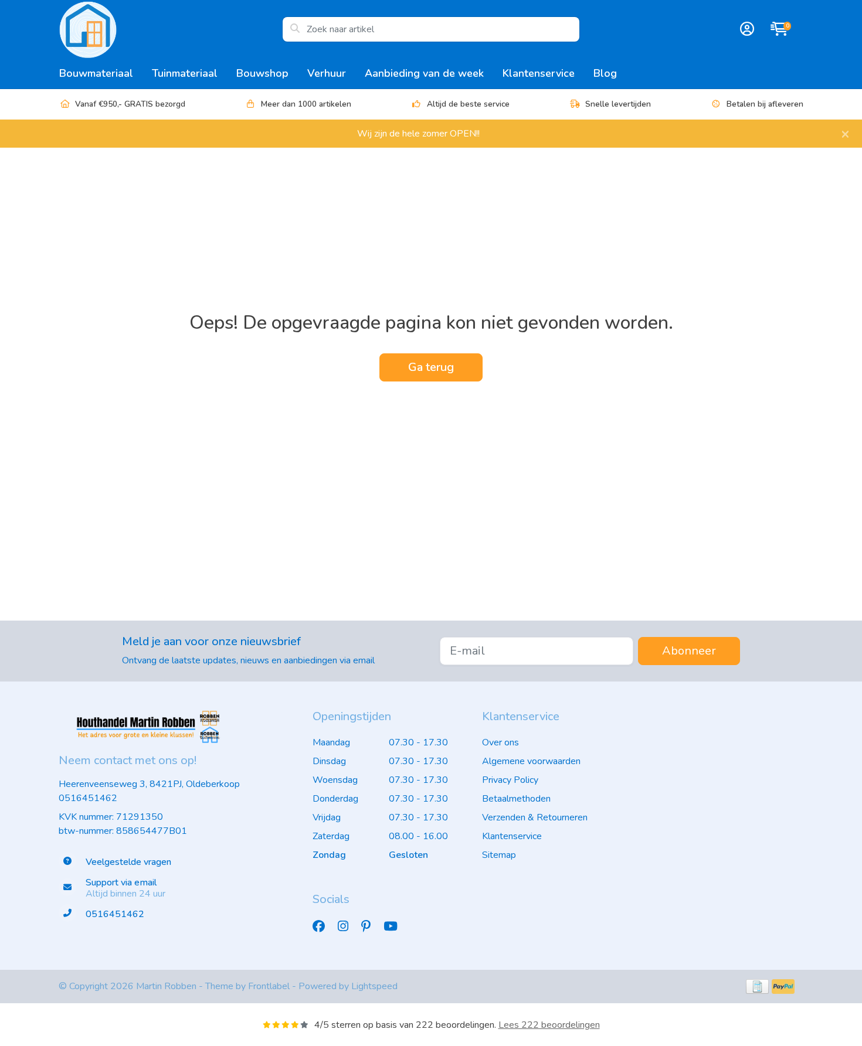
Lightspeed (374, 986)
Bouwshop (262, 73)
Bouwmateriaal (96, 73)
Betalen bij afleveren (765, 104)
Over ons (500, 742)
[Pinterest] (370, 926)
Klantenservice (539, 73)
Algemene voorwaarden (531, 761)
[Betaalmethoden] (757, 986)
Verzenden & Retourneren (535, 817)
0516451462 (88, 798)
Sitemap (499, 855)
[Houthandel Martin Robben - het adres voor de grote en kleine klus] (170, 29)
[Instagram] (348, 926)
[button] (745, 29)
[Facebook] (323, 926)
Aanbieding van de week (424, 73)
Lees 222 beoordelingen (549, 1024)
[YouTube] (395, 926)
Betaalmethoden (516, 798)
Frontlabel (269, 986)
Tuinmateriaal (185, 73)
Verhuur (326, 73)
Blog (605, 73)
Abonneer (689, 651)
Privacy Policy (510, 780)
